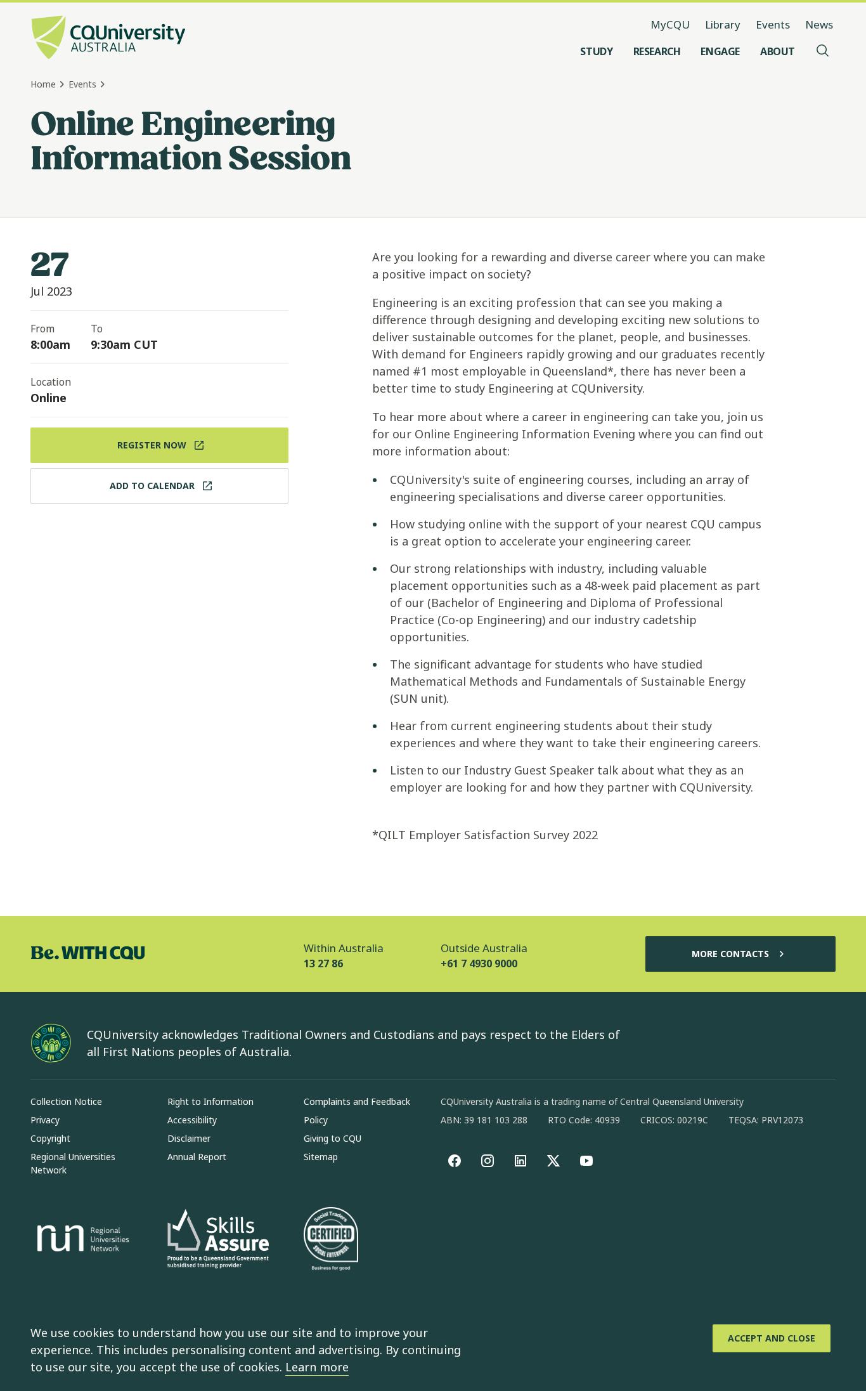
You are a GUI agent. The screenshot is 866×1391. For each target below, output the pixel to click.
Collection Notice (66, 1101)
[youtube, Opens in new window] (586, 1161)
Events (773, 24)
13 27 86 (323, 963)
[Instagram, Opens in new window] (487, 1161)
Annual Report (196, 1157)
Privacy (45, 1120)
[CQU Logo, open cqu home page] (108, 38)
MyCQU (670, 24)
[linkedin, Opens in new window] (520, 1161)
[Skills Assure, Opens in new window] (218, 1240)
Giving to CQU (332, 1138)
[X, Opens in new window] (553, 1161)
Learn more (317, 1367)
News (819, 24)
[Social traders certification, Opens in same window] (331, 1240)
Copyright (50, 1138)
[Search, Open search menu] (823, 51)
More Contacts (730, 954)
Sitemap (321, 1157)
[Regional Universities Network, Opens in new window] (81, 1240)
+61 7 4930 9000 (479, 963)
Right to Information (210, 1101)
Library (722, 24)
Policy (316, 1120)
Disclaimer (188, 1138)
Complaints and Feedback (357, 1101)
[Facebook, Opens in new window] (455, 1161)
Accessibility (192, 1120)
